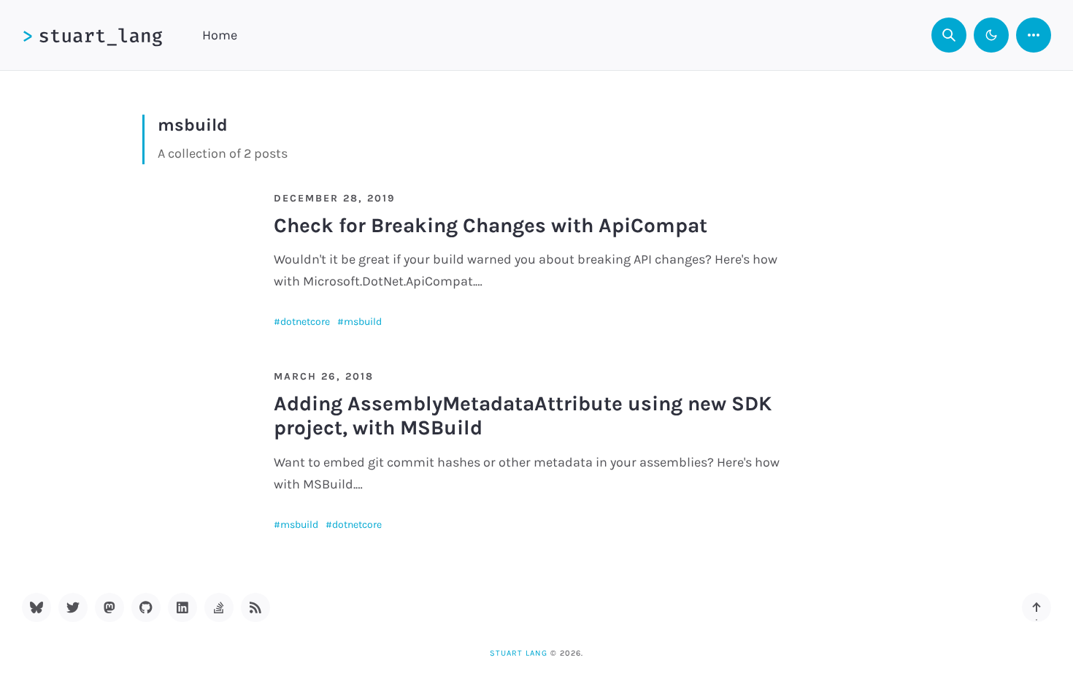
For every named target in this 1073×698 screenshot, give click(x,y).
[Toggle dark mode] (991, 35)
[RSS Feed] (255, 607)
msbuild (363, 321)
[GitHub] (146, 607)
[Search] (948, 35)
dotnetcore (305, 321)
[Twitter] (73, 607)
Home (219, 35)
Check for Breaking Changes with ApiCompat (490, 225)
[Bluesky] (36, 607)
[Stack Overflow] (219, 607)
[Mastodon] (109, 607)
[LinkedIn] (182, 607)
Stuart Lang (518, 653)
